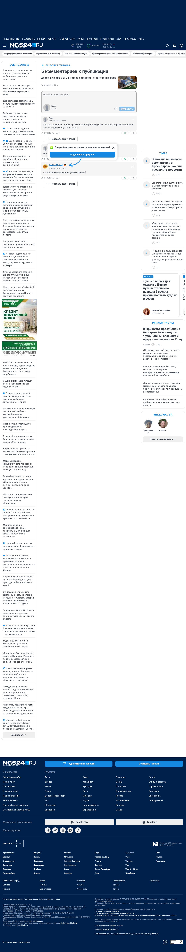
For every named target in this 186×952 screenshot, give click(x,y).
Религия (120, 805)
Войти (53, 109)
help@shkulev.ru (22, 925)
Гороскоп (92, 39)
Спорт (152, 777)
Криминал (88, 781)
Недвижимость (11, 39)
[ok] (63, 830)
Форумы (52, 39)
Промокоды (130, 39)
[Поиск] (167, 46)
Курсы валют (107, 39)
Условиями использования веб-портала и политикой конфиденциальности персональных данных (136, 915)
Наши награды (10, 791)
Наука (86, 800)
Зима (85, 777)
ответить (49, 133)
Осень (119, 781)
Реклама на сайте (12, 777)
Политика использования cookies (109, 926)
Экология (154, 791)
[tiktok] (78, 830)
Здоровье (50, 809)
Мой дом (87, 795)
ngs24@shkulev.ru (35, 921)
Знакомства (28, 39)
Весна (48, 786)
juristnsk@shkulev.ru (69, 923)
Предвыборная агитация (15, 805)
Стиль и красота (157, 781)
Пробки (93, 45)
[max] (70, 830)
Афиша (81, 39)
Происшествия (123, 791)
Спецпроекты (156, 800)
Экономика (155, 795)
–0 (133, 133)
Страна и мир (156, 786)
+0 (125, 133)
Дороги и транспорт (55, 795)
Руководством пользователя (107, 911)
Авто (47, 777)
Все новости (19, 64)
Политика (121, 786)
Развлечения (122, 800)
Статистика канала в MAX (16, 809)
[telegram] (48, 830)
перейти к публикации (58, 65)
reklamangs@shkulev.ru (104, 901)
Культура (87, 786)
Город (48, 791)
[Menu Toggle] (4, 46)
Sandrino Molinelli (56, 165)
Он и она (120, 777)
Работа (119, 795)
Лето (85, 791)
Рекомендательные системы (106, 930)
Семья (119, 809)
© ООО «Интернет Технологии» (16, 942)
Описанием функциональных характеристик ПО (114, 913)
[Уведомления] (174, 46)
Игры (141, 39)
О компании (9, 786)
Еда (47, 800)
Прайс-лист (9, 781)
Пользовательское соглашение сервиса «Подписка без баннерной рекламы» (127, 934)
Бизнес (48, 781)
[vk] (55, 830)
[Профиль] (181, 46)
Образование (89, 809)
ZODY (119, 39)
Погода (41, 39)
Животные (50, 805)
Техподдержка (10, 800)
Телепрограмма (66, 39)
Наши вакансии (11, 795)
